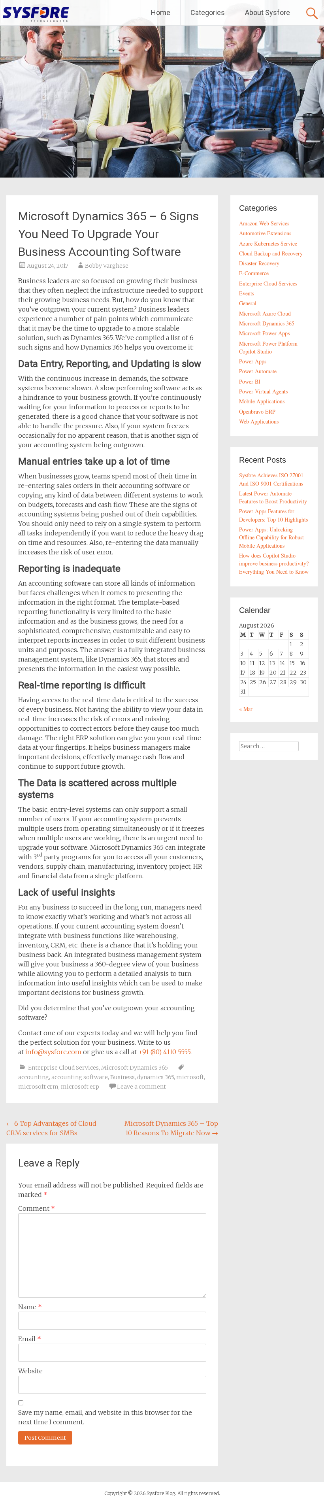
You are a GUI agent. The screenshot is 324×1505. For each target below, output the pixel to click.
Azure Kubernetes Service (268, 243)
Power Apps (252, 361)
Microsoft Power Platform (268, 343)
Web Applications (259, 421)
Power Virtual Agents (263, 391)
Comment (36, 1208)
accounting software (79, 1077)
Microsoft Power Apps (264, 333)
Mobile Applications (261, 401)
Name (30, 1307)
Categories (207, 12)
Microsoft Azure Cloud (265, 313)
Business (122, 1077)
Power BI (249, 381)
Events (246, 293)
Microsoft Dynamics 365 (134, 1067)
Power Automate (258, 371)
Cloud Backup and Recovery (271, 253)
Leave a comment (141, 1086)
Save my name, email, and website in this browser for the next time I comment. (105, 1417)
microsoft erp (80, 1086)
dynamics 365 (155, 1077)
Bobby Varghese (106, 265)
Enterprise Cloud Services (63, 1067)
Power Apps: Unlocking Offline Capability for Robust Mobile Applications (271, 537)
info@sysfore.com (53, 1052)
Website (30, 1371)
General (247, 303)
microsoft (190, 1077)
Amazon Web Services (264, 223)
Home (160, 12)
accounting (33, 1077)
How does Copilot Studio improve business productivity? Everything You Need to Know (274, 563)
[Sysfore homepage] (35, 14)
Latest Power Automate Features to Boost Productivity (273, 497)
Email (29, 1339)
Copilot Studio (255, 351)
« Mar (245, 709)
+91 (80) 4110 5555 (164, 1052)
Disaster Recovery (259, 263)
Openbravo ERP (257, 411)
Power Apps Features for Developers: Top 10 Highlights (273, 515)
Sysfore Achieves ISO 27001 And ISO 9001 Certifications (271, 479)
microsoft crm (38, 1086)
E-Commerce (254, 273)
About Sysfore (267, 12)
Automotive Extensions (265, 233)
